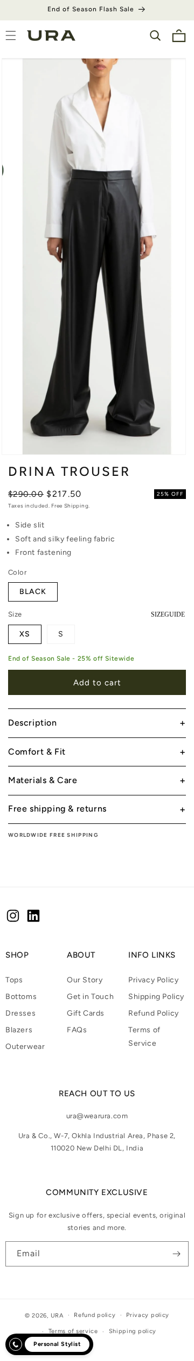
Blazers (18, 1029)
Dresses (20, 1013)
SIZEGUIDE (168, 614)
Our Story (84, 979)
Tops (14, 979)
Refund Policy (153, 1013)
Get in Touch (90, 996)
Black (32, 591)
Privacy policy (147, 1315)
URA (57, 1315)
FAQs (77, 1029)
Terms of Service (144, 1036)
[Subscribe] (176, 1253)
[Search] (155, 35)
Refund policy (94, 1315)
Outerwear (25, 1046)
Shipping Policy (156, 996)
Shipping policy (133, 1331)
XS (24, 634)
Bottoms (21, 996)
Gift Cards (86, 1013)
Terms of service (73, 1331)
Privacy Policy (153, 979)
